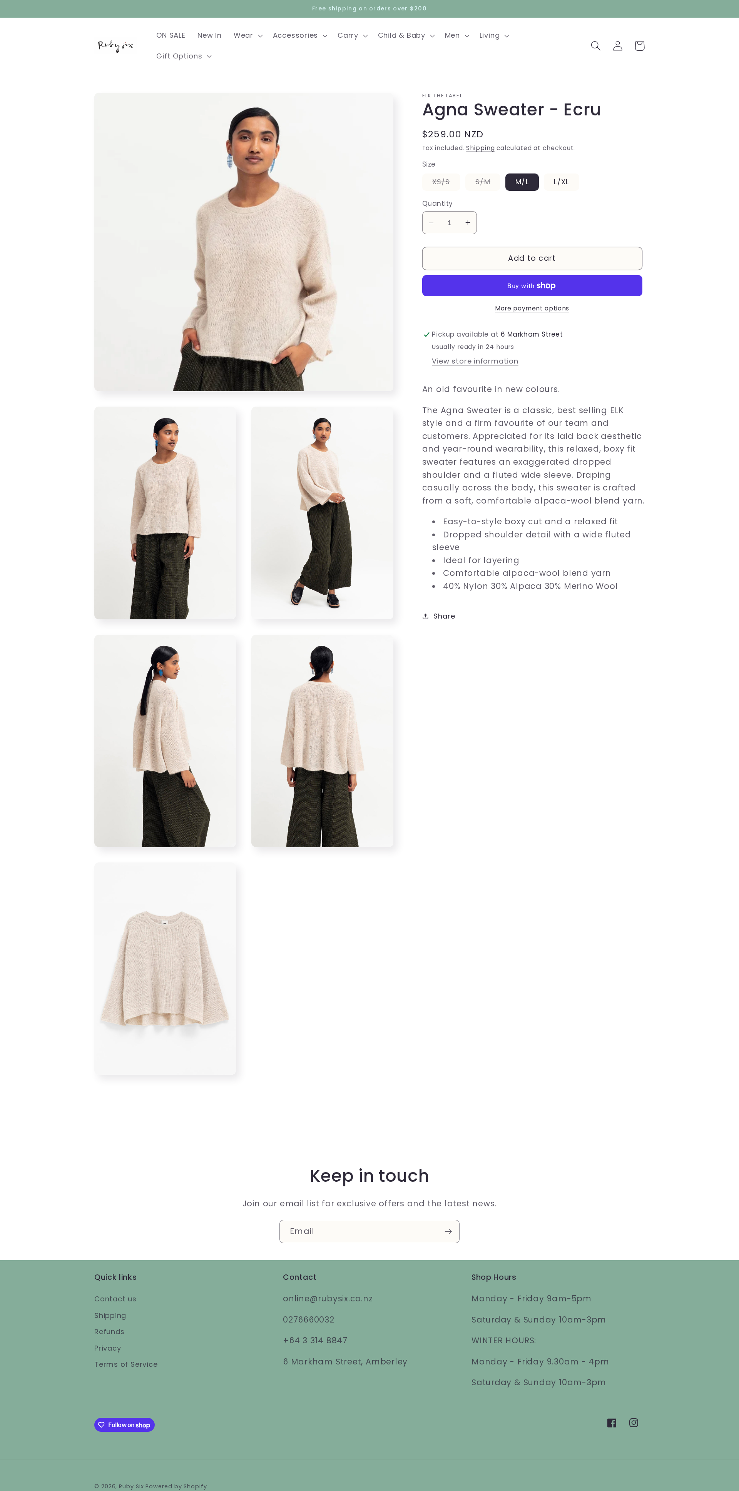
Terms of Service (125, 1364)
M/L (522, 182)
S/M (487, 183)
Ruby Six (131, 1486)
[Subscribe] (448, 1231)
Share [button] (444, 616)
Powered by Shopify (176, 1486)
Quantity (437, 203)
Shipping (480, 148)
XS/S (446, 183)
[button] (247, 35)
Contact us (115, 1299)
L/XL (561, 182)
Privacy (107, 1348)
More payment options (532, 308)
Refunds (109, 1331)
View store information (475, 361)
